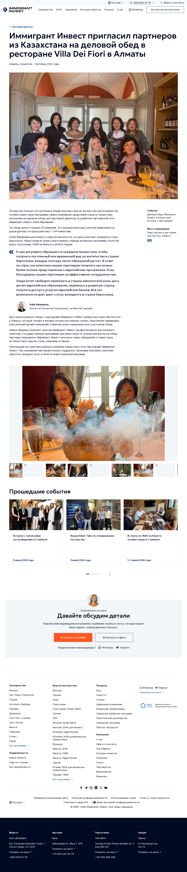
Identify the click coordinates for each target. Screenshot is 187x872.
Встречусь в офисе (114, 637)
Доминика (15, 713)
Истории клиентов (90, 9)
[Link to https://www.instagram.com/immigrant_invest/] (91, 787)
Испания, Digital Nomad (65, 732)
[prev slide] (76, 574)
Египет (13, 736)
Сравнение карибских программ (114, 713)
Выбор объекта (17, 757)
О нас (120, 9)
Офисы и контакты (106, 744)
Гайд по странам (18, 762)
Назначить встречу (150, 692)
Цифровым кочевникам (109, 704)
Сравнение (71, 9)
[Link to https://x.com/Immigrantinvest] (101, 787)
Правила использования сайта (51, 798)
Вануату (13, 690)
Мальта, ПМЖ (60, 753)
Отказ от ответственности (154, 798)
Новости (101, 695)
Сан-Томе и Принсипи (21, 695)
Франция (57, 744)
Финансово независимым (110, 709)
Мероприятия (103, 771)
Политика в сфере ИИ (76, 802)
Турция (13, 699)
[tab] (87, 574)
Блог (98, 690)
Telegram (163, 687)
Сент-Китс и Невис (20, 718)
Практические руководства (111, 718)
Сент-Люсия (16, 722)
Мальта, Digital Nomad (65, 758)
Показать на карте (19, 852)
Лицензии (101, 757)
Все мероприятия (22, 26)
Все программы (17, 745)
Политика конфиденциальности (89, 798)
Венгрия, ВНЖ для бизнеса (67, 727)
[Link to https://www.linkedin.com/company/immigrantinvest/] (96, 787)
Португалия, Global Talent (67, 709)
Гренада (13, 708)
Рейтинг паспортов (107, 727)
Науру (12, 741)
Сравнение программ (108, 722)
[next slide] (110, 574)
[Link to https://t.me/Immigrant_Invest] (86, 787)
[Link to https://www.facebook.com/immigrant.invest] (81, 787)
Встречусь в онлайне (73, 637)
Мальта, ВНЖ (60, 748)
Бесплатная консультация (165, 9)
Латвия (57, 713)
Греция (57, 695)
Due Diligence (103, 748)
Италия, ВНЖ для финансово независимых (69, 769)
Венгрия (57, 690)
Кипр (55, 699)
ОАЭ (55, 718)
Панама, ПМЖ (60, 774)
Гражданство (45, 9)
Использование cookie (123, 798)
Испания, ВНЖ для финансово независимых (69, 738)
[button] (36, 532)
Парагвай (14, 731)
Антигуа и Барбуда (19, 704)
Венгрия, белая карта (64, 722)
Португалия (59, 704)
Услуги (99, 762)
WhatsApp (137, 9)
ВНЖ (59, 9)
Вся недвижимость (19, 767)
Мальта (13, 727)
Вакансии (101, 776)
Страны (100, 699)
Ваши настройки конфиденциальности (118, 802)
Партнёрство (103, 767)
